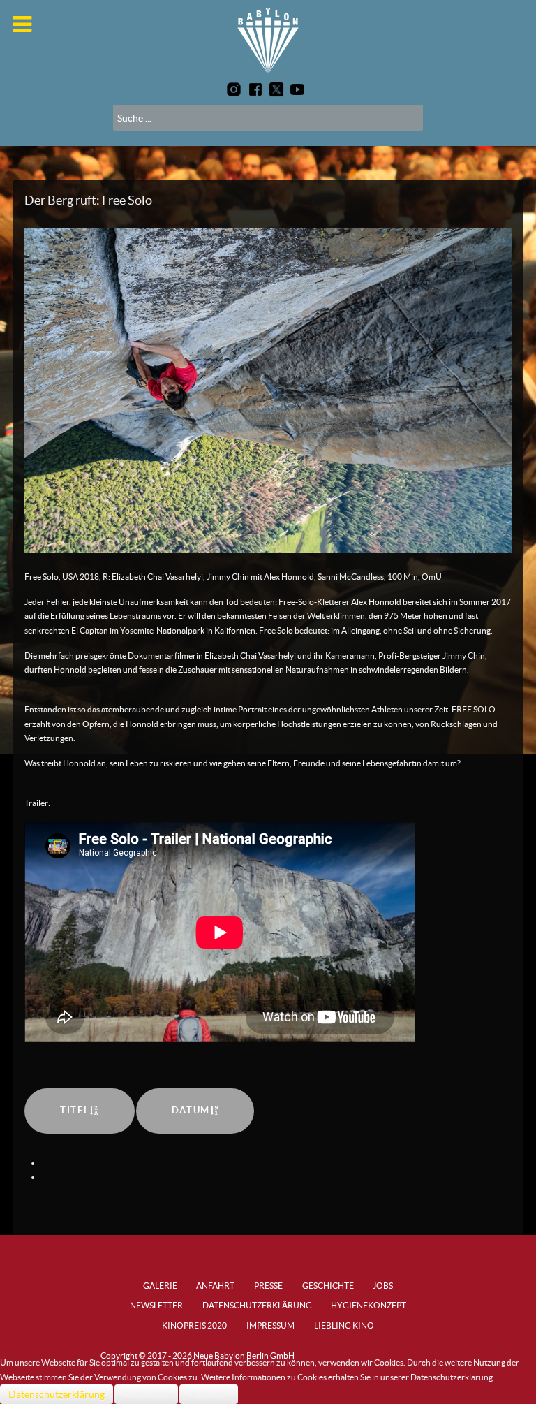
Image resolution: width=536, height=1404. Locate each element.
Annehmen (146, 1394)
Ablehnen (209, 1394)
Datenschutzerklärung (56, 1394)
